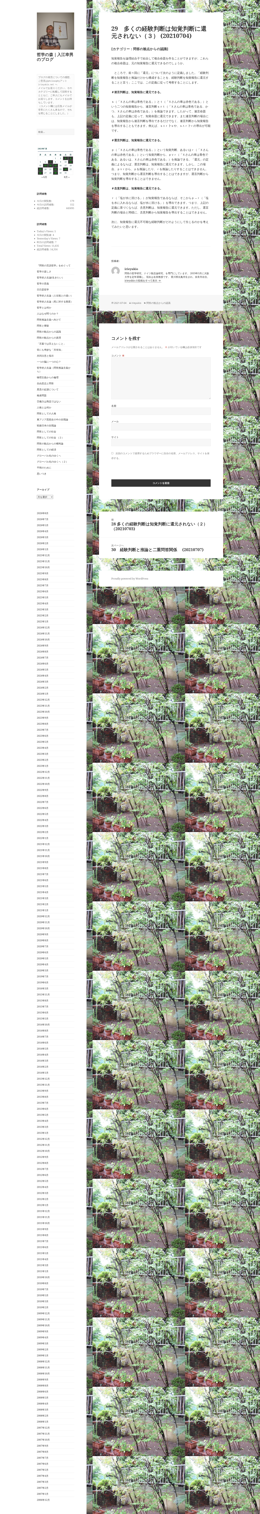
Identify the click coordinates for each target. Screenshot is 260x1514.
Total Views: (44, 245)
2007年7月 (42, 1457)
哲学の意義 (43, 283)
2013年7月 (42, 1102)
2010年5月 (42, 1295)
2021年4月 (42, 892)
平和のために (44, 467)
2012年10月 (43, 1151)
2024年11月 (43, 633)
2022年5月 (42, 814)
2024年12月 (43, 627)
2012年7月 (42, 1169)
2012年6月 (42, 1175)
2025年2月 (42, 615)
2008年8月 (42, 1385)
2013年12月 (43, 1078)
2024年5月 (42, 669)
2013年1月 (42, 1133)
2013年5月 (42, 1114)
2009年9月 (42, 1331)
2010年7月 (42, 1289)
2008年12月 (43, 1361)
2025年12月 (43, 555)
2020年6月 (42, 952)
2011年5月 (42, 1253)
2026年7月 (42, 519)
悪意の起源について (48, 389)
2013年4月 (42, 1120)
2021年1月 (42, 910)
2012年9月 (42, 1157)
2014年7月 (42, 1036)
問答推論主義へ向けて (49, 319)
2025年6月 (42, 591)
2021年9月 (42, 862)
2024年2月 (42, 687)
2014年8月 (42, 1030)
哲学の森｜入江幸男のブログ (55, 57)
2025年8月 (42, 579)
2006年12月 (43, 1500)
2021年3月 (42, 898)
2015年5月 (42, 1018)
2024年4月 (42, 675)
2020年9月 (42, 934)
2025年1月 (42, 621)
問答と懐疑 (43, 325)
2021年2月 (42, 904)
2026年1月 (42, 549)
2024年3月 (42, 681)
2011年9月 (42, 1229)
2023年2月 (42, 760)
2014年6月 (42, 1042)
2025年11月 (43, 561)
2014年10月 (43, 1024)
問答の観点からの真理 (49, 337)
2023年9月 (42, 717)
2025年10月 (43, 567)
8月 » (67, 177)
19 (40, 169)
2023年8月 (42, 723)
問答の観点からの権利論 (50, 443)
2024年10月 (43, 639)
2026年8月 (42, 513)
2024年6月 (42, 663)
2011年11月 (43, 1217)
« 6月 (44, 177)
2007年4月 (42, 1475)
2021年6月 (42, 880)
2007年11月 (43, 1433)
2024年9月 (42, 645)
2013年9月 (42, 1090)
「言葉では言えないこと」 (51, 343)
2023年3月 (42, 753)
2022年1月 (42, 838)
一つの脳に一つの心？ (49, 361)
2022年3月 (42, 826)
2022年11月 (43, 778)
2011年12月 (43, 1211)
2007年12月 (43, 1427)
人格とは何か (44, 407)
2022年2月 (42, 832)
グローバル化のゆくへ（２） (52, 461)
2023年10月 (43, 711)
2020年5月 (42, 958)
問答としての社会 (46, 431)
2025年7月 (42, 585)
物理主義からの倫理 (48, 377)
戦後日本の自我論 (46, 425)
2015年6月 (42, 1012)
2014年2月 (42, 1066)
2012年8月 (42, 1163)
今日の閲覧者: (45, 235)
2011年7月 (42, 1241)
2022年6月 (42, 808)
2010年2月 (42, 1307)
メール (115, 421)
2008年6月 (42, 1391)
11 (71, 162)
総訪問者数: (43, 249)
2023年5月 (42, 741)
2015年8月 (42, 1000)
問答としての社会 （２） (50, 437)
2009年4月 (42, 1337)
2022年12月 (43, 772)
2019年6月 (42, 982)
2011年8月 (42, 1235)
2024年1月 (42, 693)
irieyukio (136, 303)
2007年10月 (43, 1439)
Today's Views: (45, 231)
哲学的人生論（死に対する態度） (55, 301)
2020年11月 (43, 922)
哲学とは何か (44, 307)
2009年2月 (42, 1349)
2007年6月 (42, 1463)
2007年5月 (42, 1469)
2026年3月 (42, 537)
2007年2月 (42, 1487)
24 (66, 169)
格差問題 (41, 395)
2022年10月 (43, 784)
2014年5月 (42, 1048)
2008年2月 (42, 1415)
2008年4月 (42, 1403)
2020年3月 (42, 970)
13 (45, 165)
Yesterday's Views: (48, 238)
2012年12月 (43, 1139)
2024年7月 (42, 657)
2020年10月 (43, 928)
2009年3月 (42, 1343)
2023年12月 (43, 699)
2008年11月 (43, 1367)
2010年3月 (42, 1301)
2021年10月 (43, 856)
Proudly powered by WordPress (129, 578)
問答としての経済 (46, 449)
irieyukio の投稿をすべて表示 (141, 280)
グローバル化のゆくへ (49, 455)
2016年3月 (42, 988)
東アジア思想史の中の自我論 (52, 419)
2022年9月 (42, 790)
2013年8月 (42, 1096)
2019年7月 (42, 976)
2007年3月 (42, 1481)
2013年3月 (42, 1127)
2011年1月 (42, 1271)
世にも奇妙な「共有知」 (50, 349)
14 (50, 165)
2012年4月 (42, 1187)
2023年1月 (42, 766)
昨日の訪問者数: (46, 242)
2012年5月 (42, 1181)
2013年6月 (42, 1108)
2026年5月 (42, 525)
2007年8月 (42, 1451)
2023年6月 (42, 735)
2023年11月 (43, 705)
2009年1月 (42, 1355)
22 (55, 169)
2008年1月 (42, 1421)
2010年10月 (43, 1277)
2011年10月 (43, 1223)
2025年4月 (42, 603)
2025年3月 (42, 609)
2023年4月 (42, 747)
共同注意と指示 (45, 355)
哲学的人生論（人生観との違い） (55, 295)
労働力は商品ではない (49, 401)
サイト (115, 437)
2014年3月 (42, 1060)
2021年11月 (43, 850)
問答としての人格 (46, 413)
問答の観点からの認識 (49, 331)
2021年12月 (43, 844)
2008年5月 (42, 1397)
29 (55, 173)
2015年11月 (43, 994)
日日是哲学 (43, 289)
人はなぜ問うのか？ (48, 313)
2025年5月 (42, 597)
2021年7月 (42, 874)
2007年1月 (42, 1493)
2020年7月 (42, 946)
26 (40, 173)
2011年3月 (42, 1265)
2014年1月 (42, 1072)
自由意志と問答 (45, 383)
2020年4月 (42, 964)
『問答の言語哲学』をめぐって (54, 265)
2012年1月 (42, 1205)
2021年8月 (42, 868)
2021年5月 (42, 886)
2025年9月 (42, 573)
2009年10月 (43, 1325)
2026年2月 (42, 543)
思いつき (41, 473)
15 (55, 165)
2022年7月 (42, 802)
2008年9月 (42, 1379)
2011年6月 (42, 1247)
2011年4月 (42, 1259)
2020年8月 (42, 940)
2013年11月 (43, 1084)
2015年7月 (42, 1006)
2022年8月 (42, 796)
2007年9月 (42, 1445)
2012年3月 (42, 1193)
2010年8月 (42, 1283)
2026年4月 (42, 531)
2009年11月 (43, 1319)
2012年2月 (42, 1199)
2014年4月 (42, 1054)
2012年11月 (43, 1145)
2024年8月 (42, 651)
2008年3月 (42, 1409)
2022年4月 (42, 820)
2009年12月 (43, 1313)
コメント (118, 355)
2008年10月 (43, 1373)
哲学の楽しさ (44, 271)
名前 (113, 405)
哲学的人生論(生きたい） (50, 277)
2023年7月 (42, 729)
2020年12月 (43, 916)
